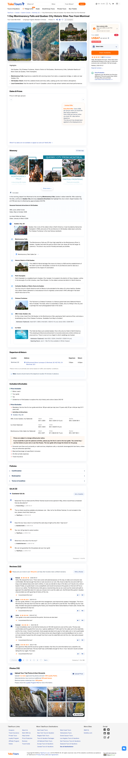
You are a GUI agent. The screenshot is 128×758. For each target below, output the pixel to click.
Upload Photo (79, 674)
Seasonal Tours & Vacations (68, 744)
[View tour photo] (19, 41)
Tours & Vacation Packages (45, 738)
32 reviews (107, 57)
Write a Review (79, 571)
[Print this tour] (60, 20)
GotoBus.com (88, 733)
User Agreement (53, 754)
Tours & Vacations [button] (13, 9)
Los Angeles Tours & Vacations (69, 738)
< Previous (14, 660)
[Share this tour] (57, 20)
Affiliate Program (14, 741)
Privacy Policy (40, 754)
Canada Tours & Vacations (45, 746)
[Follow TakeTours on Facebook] (105, 729)
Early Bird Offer (96, 41)
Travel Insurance (14, 733)
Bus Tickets (73, 9)
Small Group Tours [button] (48, 9)
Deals (38, 9)
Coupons (11, 730)
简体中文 (86, 730)
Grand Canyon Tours (66, 735)
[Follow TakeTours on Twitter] (108, 729)
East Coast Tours (42, 730)
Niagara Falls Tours (43, 735)
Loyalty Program (14, 738)
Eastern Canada (25, 12)
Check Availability (105, 53)
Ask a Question (79, 494)
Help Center (26, 735)
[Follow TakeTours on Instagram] (105, 737)
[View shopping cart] (113, 4)
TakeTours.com (45, 753)
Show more (46, 188)
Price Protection (27, 738)
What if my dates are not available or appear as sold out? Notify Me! (30, 142)
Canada (17, 12)
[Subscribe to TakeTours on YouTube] (105, 733)
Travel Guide (26, 744)
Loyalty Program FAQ (32, 682)
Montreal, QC (36, 12)
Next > (46, 660)
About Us (25, 730)
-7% (116, 35)
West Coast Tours (65, 730)
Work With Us (26, 733)
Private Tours (61, 9)
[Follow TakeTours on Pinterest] (108, 733)
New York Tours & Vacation (45, 733)
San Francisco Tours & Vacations (70, 741)
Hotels (11, 744)
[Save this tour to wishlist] (62, 20)
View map (81, 150)
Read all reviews (97, 68)
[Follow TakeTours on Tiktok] (108, 737)
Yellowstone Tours (66, 733)
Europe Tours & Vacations (45, 744)
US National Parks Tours (44, 741)
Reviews (24, 741)
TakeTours (10, 12)
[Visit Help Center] (107, 4)
